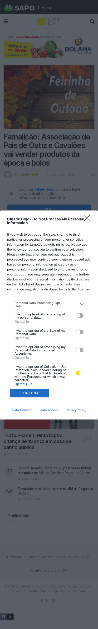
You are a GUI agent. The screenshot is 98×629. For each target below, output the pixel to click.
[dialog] (49, 314)
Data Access (49, 410)
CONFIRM (29, 393)
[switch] (79, 315)
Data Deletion (22, 410)
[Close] (88, 219)
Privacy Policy (76, 410)
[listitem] (49, 304)
